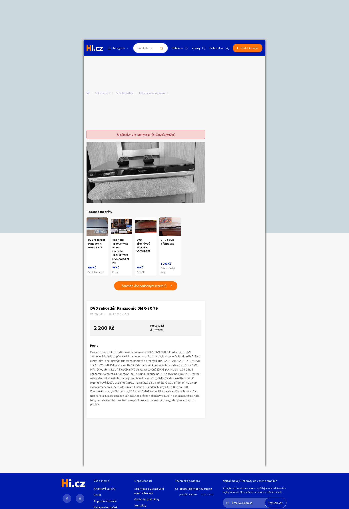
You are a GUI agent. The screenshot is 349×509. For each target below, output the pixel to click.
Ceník (97, 495)
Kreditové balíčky (104, 488)
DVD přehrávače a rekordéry (152, 93)
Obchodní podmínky (146, 499)
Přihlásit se (216, 48)
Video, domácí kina (124, 93)
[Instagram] (80, 498)
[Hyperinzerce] (95, 48)
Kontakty (140, 505)
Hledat (161, 48)
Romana (158, 329)
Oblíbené (177, 48)
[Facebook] (67, 498)
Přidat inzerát (249, 48)
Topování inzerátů (105, 501)
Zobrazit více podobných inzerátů (144, 286)
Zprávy (196, 48)
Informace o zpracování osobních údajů (149, 491)
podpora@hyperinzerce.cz (195, 488)
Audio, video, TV (102, 93)
